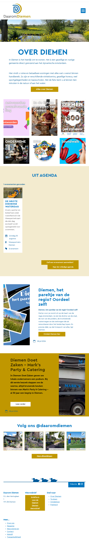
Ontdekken (55, 502)
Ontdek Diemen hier (52, 334)
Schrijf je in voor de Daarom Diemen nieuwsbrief (35, 502)
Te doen (53, 499)
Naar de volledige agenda (63, 267)
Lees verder (20, 404)
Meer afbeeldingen (44, 456)
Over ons (10, 523)
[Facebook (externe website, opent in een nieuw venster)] (79, 484)
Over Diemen (55, 496)
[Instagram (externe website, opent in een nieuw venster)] (82, 484)
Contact (10, 531)
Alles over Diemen (44, 89)
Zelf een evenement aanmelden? (60, 262)
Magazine (10, 526)
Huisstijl (10, 534)
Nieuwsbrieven (13, 529)
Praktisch (54, 505)
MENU (83, 10)
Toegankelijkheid (14, 537)
